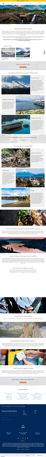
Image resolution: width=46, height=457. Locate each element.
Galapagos (24, 413)
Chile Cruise (9, 394)
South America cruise (19, 33)
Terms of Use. (3, 456)
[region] (23, 455)
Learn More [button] (23, 140)
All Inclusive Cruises (23, 397)
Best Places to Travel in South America (23, 393)
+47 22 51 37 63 (23, 433)
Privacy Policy (27, 449)
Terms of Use (22, 449)
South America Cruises (29, 22)
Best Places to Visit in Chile (37, 396)
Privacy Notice (27, 455)
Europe (24, 410)
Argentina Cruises (9, 396)
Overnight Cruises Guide (37, 397)
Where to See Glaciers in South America (37, 394)
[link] (8, 52)
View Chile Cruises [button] (23, 382)
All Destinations (25, 414)
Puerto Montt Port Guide (13, 22)
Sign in (43, 3)
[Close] (45, 455)
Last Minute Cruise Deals (23, 396)
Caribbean (35, 410)
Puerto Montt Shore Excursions (21, 22)
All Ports (35, 22)
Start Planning (37, 433)
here (24, 406)
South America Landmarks (23, 394)
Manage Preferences (40, 455)
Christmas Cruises (9, 397)
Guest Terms (18, 449)
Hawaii (35, 413)
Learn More (8, 433)
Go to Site (27, 0)
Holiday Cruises (37, 393)
